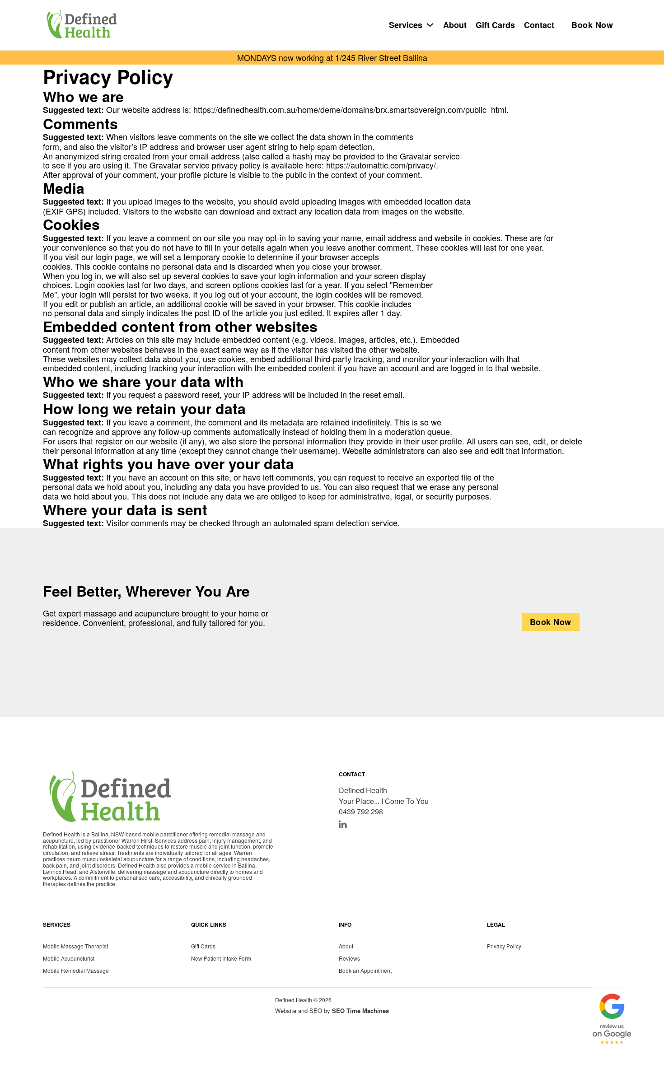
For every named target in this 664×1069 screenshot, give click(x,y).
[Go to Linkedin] (343, 825)
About (455, 25)
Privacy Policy (504, 945)
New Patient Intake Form (221, 958)
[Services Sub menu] (430, 25)
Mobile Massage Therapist (75, 945)
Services (405, 25)
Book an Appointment (365, 970)
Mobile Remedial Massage (76, 970)
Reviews (349, 958)
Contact (539, 25)
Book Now (592, 25)
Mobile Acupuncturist (68, 958)
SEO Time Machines (360, 1010)
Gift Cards (495, 25)
